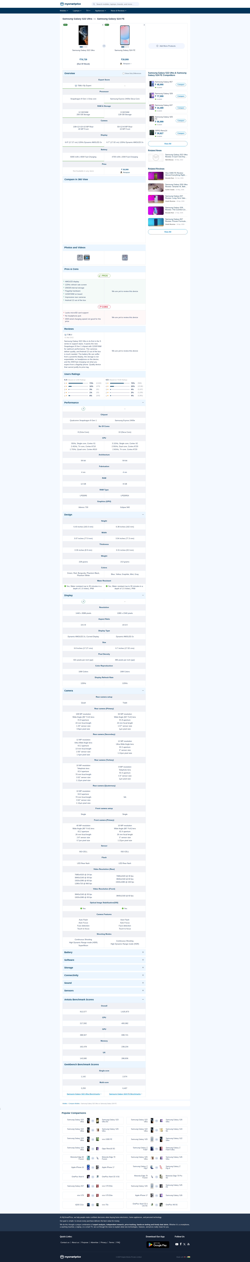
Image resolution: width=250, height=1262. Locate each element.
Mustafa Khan (169, 178)
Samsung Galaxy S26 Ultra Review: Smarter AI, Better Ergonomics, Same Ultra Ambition (176, 185)
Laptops (76, 11)
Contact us (65, 1242)
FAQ (118, 1242)
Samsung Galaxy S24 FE (125, 50)
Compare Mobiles (74, 1103)
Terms (111, 1242)
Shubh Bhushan (170, 201)
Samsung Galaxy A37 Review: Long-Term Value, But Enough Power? (176, 197)
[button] (94, 4)
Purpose (84, 1242)
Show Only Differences (133, 73)
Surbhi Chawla (169, 189)
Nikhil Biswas (169, 160)
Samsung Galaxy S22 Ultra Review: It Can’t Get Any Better (176, 156)
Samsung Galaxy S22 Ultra (83, 50)
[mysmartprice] (70, 4)
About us (75, 1242)
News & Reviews (117, 11)
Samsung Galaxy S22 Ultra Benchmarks (83, 1094)
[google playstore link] (158, 1247)
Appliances (99, 11)
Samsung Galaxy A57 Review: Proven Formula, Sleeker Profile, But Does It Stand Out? (176, 220)
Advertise (94, 1242)
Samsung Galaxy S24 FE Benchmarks (125, 1094)
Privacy (104, 1242)
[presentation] (66, 34)
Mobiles (63, 11)
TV (87, 11)
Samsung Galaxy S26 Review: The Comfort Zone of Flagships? (176, 209)
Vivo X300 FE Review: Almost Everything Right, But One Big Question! (175, 174)
